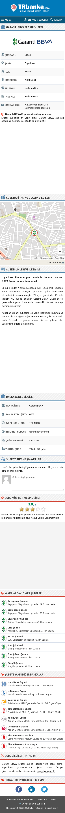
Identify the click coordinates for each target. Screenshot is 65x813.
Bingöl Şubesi (15, 663)
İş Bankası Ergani (17, 691)
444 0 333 (34, 440)
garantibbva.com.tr (39, 431)
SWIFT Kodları (36, 800)
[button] (32, 231)
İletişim (55, 808)
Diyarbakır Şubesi (18, 618)
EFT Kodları (51, 800)
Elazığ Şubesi (15, 645)
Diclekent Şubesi (17, 610)
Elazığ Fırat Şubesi (18, 654)
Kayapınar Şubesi (18, 601)
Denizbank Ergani (18, 726)
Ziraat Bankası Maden (20, 735)
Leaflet (35, 258)
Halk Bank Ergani (17, 682)
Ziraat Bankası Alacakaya (22, 744)
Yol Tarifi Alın (54, 262)
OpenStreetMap (57, 258)
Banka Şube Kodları (18, 800)
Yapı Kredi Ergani (17, 717)
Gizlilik (48, 808)
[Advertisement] (32, 159)
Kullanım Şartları (36, 808)
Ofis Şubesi (14, 627)
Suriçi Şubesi (15, 636)
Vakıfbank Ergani (17, 700)
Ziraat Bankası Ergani (20, 709)
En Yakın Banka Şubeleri (33, 804)
